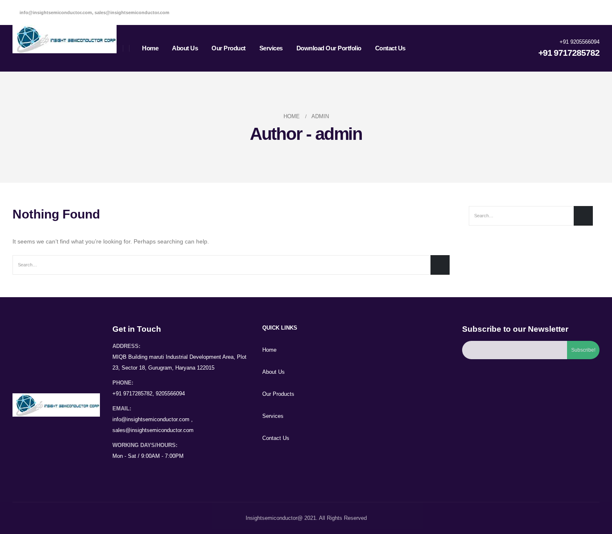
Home (150, 48)
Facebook (119, 473)
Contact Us (390, 48)
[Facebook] (563, 12)
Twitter (135, 473)
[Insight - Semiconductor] (64, 39)
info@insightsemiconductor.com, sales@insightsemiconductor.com (93, 12)
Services (271, 48)
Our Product (228, 48)
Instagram (151, 473)
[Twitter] (578, 12)
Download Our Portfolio (328, 48)
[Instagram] (593, 12)
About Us (185, 48)
